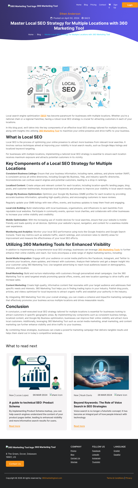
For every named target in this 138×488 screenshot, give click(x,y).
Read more (14, 426)
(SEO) (43, 115)
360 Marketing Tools (109, 249)
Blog (86, 5)
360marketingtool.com (52, 478)
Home (78, 5)
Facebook (96, 451)
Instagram (96, 458)
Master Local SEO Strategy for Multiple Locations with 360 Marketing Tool (77, 34)
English (117, 451)
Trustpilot (96, 462)
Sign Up (115, 6)
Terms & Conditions (115, 478)
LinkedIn (95, 455)
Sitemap (74, 462)
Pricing (93, 5)
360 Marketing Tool (49, 130)
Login (130, 5)
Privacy (128, 478)
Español (117, 455)
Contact (102, 5)
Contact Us (15, 463)
